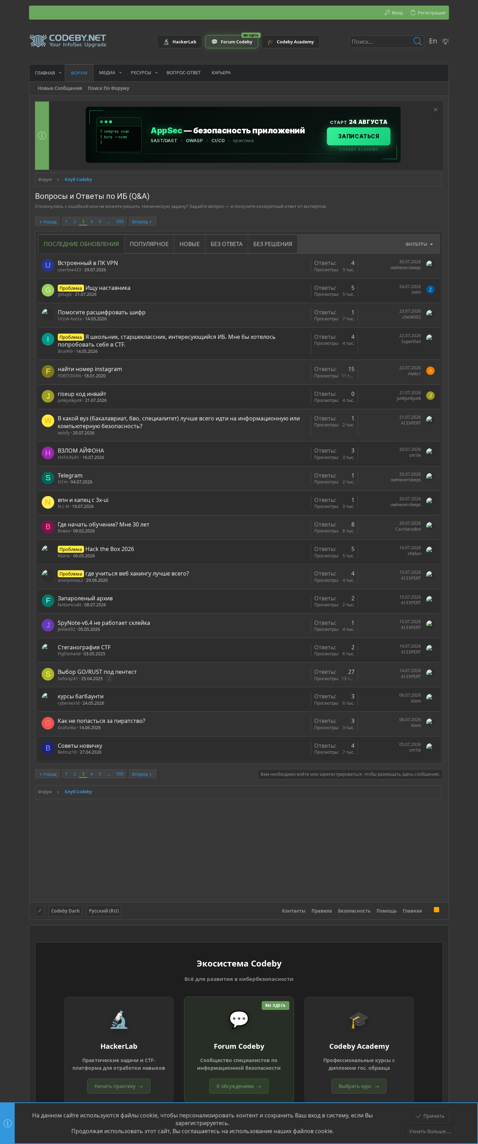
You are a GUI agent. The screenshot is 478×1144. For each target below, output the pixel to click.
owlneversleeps (406, 268)
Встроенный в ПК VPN (88, 263)
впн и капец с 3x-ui (83, 500)
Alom (416, 701)
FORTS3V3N (69, 376)
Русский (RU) (104, 911)
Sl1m (63, 482)
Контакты (293, 911)
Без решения (272, 244)
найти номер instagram (90, 369)
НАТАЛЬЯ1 (68, 457)
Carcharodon (408, 529)
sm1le (415, 455)
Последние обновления (81, 244)
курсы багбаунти (81, 696)
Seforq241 (68, 679)
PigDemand (69, 654)
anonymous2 (70, 580)
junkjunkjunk (70, 400)
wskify (64, 433)
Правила (321, 911)
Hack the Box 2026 (109, 549)
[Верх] (428, 910)
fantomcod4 (69, 605)
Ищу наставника (108, 288)
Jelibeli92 (66, 629)
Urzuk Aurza (70, 319)
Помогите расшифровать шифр (102, 312)
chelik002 (411, 317)
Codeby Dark (65, 911)
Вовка (64, 531)
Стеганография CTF (84, 647)
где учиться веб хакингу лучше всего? (137, 573)
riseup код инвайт (82, 394)
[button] (60, 72)
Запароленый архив (85, 598)
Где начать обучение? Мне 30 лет (103, 524)
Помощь (387, 911)
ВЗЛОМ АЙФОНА (81, 450)
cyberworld (68, 703)
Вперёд (140, 221)
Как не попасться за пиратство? (101, 721)
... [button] (108, 221)
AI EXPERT (411, 423)
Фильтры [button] (416, 244)
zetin (416, 292)
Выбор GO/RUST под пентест (97, 672)
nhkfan (414, 554)
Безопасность (354, 911)
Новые (190, 244)
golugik (65, 294)
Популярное (149, 244)
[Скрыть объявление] (435, 110)
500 (120, 221)
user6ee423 (69, 270)
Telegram (70, 475)
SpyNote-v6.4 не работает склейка (104, 623)
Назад (50, 221)
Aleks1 (414, 374)
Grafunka (67, 728)
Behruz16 (67, 752)
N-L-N (63, 506)
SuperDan (411, 341)
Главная (412, 911)
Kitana (64, 556)
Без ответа (226, 244)
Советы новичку (80, 745)
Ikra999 (65, 351)
